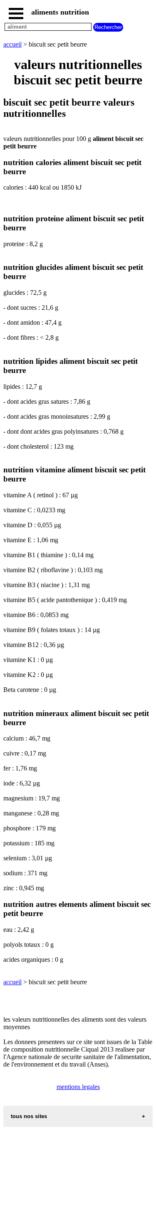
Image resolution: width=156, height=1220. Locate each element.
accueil (12, 44)
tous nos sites (29, 1116)
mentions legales (78, 1086)
